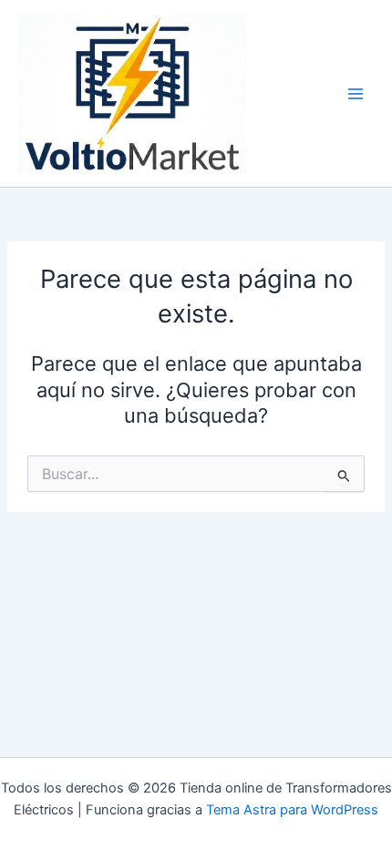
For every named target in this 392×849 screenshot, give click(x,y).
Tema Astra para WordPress (292, 810)
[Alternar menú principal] (355, 94)
